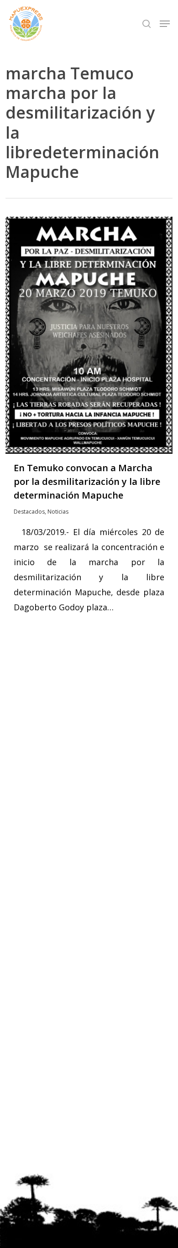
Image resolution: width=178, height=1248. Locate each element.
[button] (165, 23)
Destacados (29, 511)
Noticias (57, 511)
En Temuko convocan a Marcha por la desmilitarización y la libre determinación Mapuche (87, 481)
